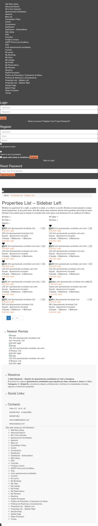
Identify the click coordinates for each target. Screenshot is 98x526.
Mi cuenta (9, 52)
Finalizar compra (12, 39)
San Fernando (15, 340)
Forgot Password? (62, 121)
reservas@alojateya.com (19, 419)
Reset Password (7, 174)
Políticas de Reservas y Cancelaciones (20, 77)
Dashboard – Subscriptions (16, 29)
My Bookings (10, 55)
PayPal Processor (12, 72)
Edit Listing (9, 32)
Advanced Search (12, 6)
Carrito (8, 21)
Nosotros (9, 70)
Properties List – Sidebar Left (17, 80)
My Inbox (9, 57)
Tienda (8, 93)
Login (3, 118)
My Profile (9, 62)
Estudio (5, 235)
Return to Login (49, 177)
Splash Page (10, 88)
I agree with (15, 157)
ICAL (7, 44)
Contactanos (10, 24)
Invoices (8, 49)
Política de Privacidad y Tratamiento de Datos (23, 75)
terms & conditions (20, 157)
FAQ (7, 34)
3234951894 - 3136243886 (20, 412)
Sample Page (10, 85)
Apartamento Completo (18, 235)
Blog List (8, 16)
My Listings (9, 60)
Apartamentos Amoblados (15, 11)
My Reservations (12, 65)
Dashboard (9, 27)
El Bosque (13, 350)
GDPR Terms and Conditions (17, 42)
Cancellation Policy (12, 19)
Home (6, 195)
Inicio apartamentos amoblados (18, 47)
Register (33, 157)
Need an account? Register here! (41, 121)
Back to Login (49, 160)
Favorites (9, 37)
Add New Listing (11, 4)
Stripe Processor (12, 90)
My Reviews (10, 67)
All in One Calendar (13, 9)
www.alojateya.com (17, 423)
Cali (23, 340)
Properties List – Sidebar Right (17, 82)
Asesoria (8, 14)
